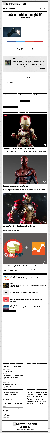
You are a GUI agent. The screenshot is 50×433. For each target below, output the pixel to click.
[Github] (43, 8)
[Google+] (41, 8)
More (8, 153)
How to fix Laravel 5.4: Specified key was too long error (24, 292)
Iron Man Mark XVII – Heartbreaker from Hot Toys (19, 226)
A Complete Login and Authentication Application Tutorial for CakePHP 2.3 (10, 393)
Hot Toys (39, 403)
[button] (16, 110)
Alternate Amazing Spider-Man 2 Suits (15, 186)
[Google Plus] (24, 427)
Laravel (40, 397)
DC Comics (40, 401)
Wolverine (41, 399)
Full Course (43, 403)
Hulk (36, 392)
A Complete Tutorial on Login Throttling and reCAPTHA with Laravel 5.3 (28, 307)
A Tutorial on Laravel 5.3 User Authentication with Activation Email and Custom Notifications (12, 404)
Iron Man (35, 396)
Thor (32, 396)
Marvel (29, 396)
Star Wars (29, 404)
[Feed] (45, 8)
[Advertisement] (25, 23)
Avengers (39, 392)
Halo (31, 394)
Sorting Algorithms (36, 394)
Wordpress (45, 401)
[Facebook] (38, 8)
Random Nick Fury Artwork (8, 372)
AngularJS (29, 392)
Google (33, 392)
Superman (34, 403)
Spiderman (34, 399)
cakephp (42, 392)
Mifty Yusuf (30, 429)
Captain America (43, 394)
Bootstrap (29, 401)
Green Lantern (34, 401)
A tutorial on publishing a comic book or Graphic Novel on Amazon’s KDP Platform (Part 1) (28, 285)
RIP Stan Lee (5, 381)
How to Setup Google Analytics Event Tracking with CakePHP (22, 266)
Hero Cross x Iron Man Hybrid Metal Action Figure (19, 148)
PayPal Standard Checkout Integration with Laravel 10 (24, 278)
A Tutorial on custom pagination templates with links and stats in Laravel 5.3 (26, 300)
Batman (37, 399)
